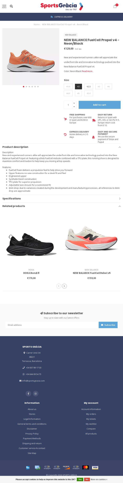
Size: (66, 80)
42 (78, 86)
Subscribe (109, 324)
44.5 (68, 93)
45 (78, 93)
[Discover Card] (66, 467)
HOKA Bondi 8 (31, 273)
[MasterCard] (86, 467)
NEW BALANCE (70, 35)
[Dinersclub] (57, 467)
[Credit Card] (37, 467)
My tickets (91, 418)
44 (108, 86)
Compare (91, 428)
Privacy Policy (32, 433)
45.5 (89, 93)
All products (91, 433)
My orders (91, 414)
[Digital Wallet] (47, 467)
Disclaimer (32, 428)
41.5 (68, 86)
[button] (23, 86)
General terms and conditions (31, 423)
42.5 (89, 86)
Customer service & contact (32, 448)
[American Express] (28, 467)
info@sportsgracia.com (33, 380)
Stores (32, 414)
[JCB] (76, 467)
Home (37, 24)
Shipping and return (32, 443)
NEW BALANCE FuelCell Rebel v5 (92, 273)
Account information (91, 409)
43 (99, 86)
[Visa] (95, 467)
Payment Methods (32, 438)
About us (32, 409)
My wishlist (91, 423)
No (87, 479)
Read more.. (87, 71)
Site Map (32, 453)
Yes (80, 479)
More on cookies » (99, 479)
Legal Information (32, 418)
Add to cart (99, 104)
